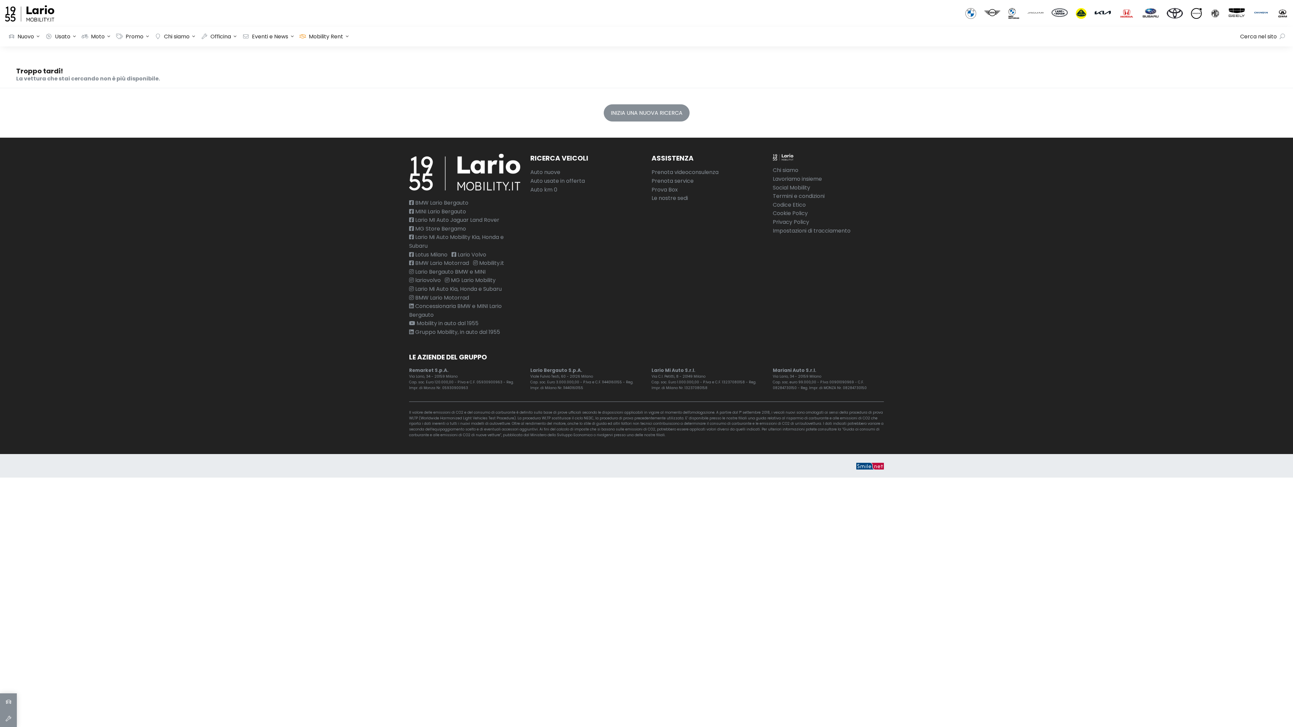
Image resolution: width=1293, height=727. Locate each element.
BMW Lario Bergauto (441, 203)
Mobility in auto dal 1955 (446, 323)
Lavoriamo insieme (797, 179)
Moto (98, 36)
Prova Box (665, 190)
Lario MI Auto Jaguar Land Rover (456, 220)
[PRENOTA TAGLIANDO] (8, 718)
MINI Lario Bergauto (440, 211)
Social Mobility (791, 188)
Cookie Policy (790, 213)
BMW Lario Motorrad (441, 263)
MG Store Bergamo (440, 229)
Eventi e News (270, 36)
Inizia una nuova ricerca (647, 113)
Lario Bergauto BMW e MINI (450, 272)
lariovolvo (427, 280)
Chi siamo (177, 36)
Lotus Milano (430, 254)
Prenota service (673, 181)
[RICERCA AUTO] (8, 701)
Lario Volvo (471, 254)
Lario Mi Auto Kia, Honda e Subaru (458, 289)
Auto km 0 (543, 190)
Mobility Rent (326, 36)
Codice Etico (789, 205)
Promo (134, 36)
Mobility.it (491, 263)
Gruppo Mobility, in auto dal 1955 (457, 332)
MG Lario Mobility (473, 280)
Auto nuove (545, 172)
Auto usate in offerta (557, 181)
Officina (220, 36)
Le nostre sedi (670, 198)
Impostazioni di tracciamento (812, 231)
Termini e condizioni (799, 196)
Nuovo (26, 36)
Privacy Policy (791, 222)
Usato (62, 36)
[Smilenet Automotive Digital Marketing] (870, 465)
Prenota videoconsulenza (685, 172)
